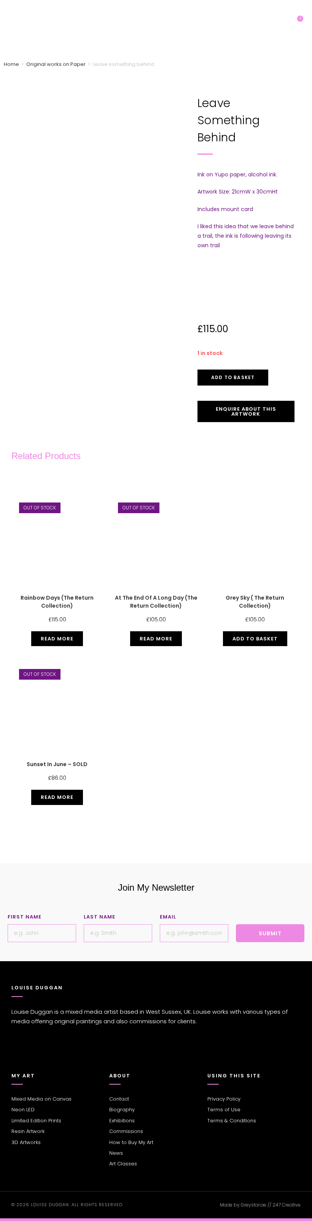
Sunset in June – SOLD (57, 764)
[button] (280, 25)
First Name (24, 916)
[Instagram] (26, 1053)
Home (11, 64)
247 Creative (286, 1205)
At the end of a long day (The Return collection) (156, 602)
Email (168, 916)
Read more (57, 638)
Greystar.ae (253, 1205)
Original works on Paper (56, 64)
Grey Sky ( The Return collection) (255, 602)
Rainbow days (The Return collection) (57, 602)
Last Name (99, 916)
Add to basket (233, 377)
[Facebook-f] (15, 1053)
